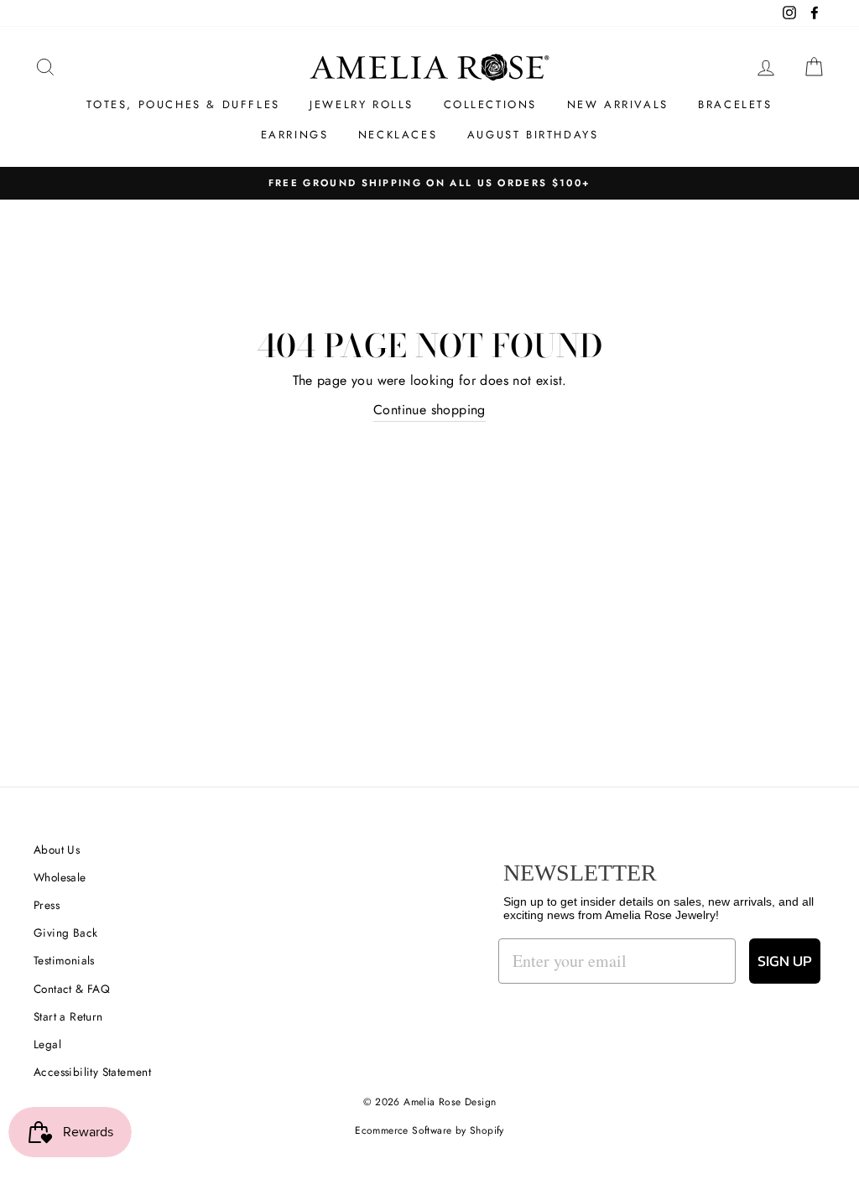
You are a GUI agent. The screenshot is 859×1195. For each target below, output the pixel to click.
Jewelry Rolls (362, 104)
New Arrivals (618, 104)
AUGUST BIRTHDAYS (533, 135)
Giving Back (65, 932)
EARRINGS (295, 135)
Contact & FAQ (72, 988)
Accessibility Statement (92, 1071)
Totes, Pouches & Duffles (182, 104)
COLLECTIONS (491, 104)
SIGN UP (784, 960)
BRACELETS (735, 104)
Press (47, 904)
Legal (47, 1044)
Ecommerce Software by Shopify (429, 1130)
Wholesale (60, 877)
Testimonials (64, 960)
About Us (57, 849)
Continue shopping (429, 409)
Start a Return (68, 1016)
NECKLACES (397, 135)
